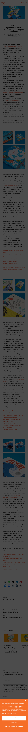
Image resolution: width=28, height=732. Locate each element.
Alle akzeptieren (14, 718)
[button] (25, 700)
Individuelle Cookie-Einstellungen (14, 726)
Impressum (23, 730)
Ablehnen (14, 722)
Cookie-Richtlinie (6, 730)
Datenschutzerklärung (15, 730)
